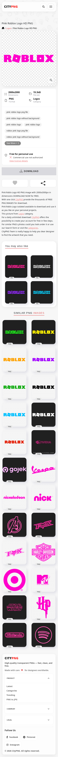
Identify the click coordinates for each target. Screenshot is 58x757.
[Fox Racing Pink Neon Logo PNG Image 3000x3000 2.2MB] (43, 525)
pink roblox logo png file (17, 112)
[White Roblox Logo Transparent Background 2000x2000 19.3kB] (43, 415)
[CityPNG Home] (11, 7)
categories (33, 228)
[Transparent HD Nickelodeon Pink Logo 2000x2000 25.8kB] (14, 497)
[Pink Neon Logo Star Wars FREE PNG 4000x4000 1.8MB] (14, 607)
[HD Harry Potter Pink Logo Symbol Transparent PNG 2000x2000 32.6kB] (43, 607)
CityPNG (19, 199)
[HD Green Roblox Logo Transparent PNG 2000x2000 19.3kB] (14, 387)
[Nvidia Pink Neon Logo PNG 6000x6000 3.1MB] (43, 442)
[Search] (43, 7)
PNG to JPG (11, 699)
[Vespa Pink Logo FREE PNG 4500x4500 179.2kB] (43, 470)
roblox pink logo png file (17, 131)
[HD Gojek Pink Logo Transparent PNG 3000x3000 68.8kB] (14, 470)
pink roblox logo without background (22, 118)
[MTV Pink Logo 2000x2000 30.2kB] (43, 580)
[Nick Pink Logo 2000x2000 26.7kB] (43, 497)
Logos (36, 98)
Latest (9, 686)
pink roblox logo (13, 124)
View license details (18, 161)
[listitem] (12, 737)
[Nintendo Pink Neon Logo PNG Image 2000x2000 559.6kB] (14, 635)
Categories (11, 690)
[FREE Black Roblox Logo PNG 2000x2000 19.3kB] (43, 387)
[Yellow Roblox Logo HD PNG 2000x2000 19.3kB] (43, 332)
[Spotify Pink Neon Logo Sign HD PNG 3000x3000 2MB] (43, 635)
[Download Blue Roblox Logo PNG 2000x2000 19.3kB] (14, 415)
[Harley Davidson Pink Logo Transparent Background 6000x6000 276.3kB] (43, 552)
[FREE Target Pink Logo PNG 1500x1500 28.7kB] (14, 580)
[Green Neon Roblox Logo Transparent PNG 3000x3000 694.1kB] (14, 332)
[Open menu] (51, 7)
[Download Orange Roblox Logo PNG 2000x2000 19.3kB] (14, 360)
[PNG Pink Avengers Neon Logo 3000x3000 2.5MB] (14, 525)
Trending (10, 695)
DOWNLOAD (31, 171)
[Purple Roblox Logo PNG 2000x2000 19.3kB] (43, 360)
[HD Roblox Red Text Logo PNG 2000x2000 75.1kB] (14, 442)
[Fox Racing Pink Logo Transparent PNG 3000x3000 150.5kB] (14, 552)
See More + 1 (12, 143)
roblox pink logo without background (22, 137)
